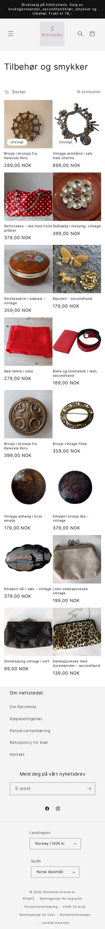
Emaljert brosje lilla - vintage (70, 518)
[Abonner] (89, 788)
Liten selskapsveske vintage (70, 591)
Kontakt (17, 754)
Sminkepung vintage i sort (26, 661)
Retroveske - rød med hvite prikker (28, 228)
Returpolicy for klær (29, 742)
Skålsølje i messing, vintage (77, 226)
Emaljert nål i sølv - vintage (28, 589)
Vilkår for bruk (74, 906)
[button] (11, 34)
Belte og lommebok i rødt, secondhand (75, 373)
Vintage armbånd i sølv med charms (73, 155)
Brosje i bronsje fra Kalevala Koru (20, 155)
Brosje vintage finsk (70, 444)
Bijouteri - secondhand (72, 299)
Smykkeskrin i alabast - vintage (24, 301)
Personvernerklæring (30, 730)
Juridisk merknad (55, 923)
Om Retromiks (23, 706)
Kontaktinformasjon (75, 915)
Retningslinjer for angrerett (61, 898)
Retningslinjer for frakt (37, 915)
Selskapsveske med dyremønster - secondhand (76, 663)
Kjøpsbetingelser (26, 718)
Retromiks (51, 892)
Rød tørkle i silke (18, 371)
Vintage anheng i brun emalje (23, 518)
